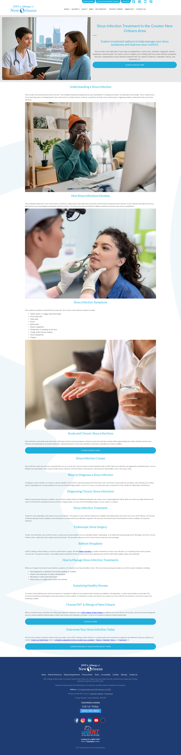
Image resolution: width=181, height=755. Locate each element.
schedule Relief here (134, 65)
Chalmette (106, 640)
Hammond (122, 640)
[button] (66, 9)
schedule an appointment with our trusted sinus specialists (74, 640)
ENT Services (100, 9)
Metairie (100, 694)
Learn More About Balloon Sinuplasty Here (90, 646)
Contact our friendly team (39, 640)
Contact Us (141, 9)
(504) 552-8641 (88, 1)
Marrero (99, 640)
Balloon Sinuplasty (85, 551)
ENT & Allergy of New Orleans (92, 612)
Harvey (112, 640)
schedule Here (90, 622)
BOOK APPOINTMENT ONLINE (108, 1)
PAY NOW (125, 1)
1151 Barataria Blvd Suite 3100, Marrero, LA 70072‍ (94, 689)
